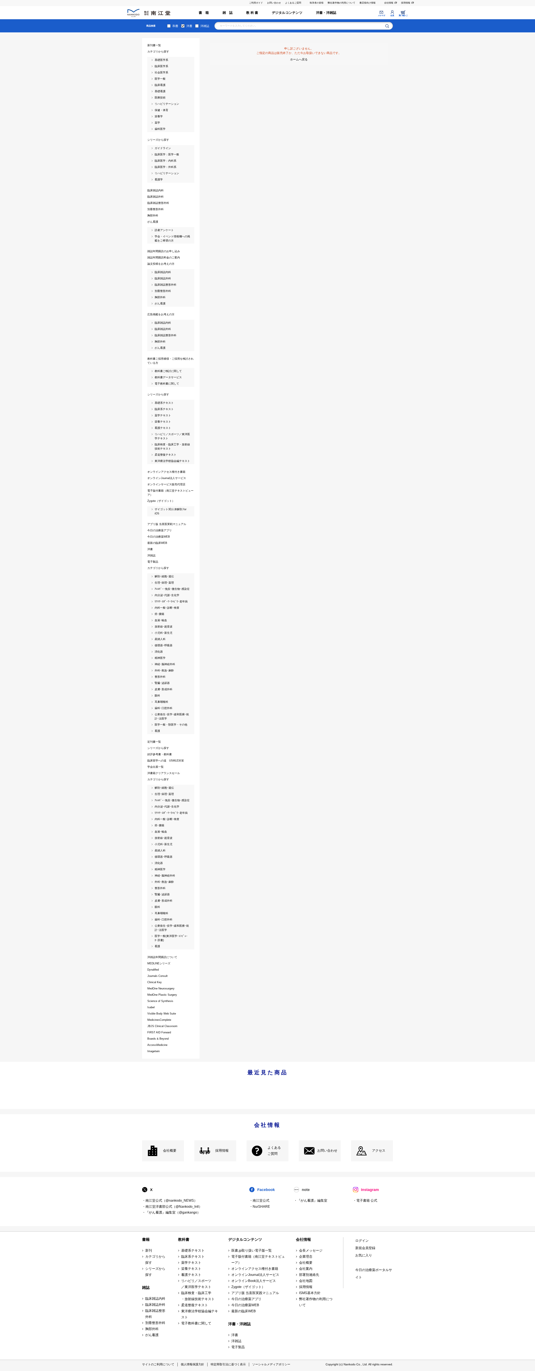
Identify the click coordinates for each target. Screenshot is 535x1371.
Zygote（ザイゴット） (248, 1287)
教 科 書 (252, 12)
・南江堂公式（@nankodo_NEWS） (169, 1200)
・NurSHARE (259, 1206)
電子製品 (238, 1347)
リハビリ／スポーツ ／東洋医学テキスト (196, 1284)
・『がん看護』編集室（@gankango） (171, 1212)
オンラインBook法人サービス (253, 1281)
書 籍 (204, 12)
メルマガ (381, 15)
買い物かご (403, 15)
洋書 (189, 26)
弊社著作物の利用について (341, 2)
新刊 (148, 1250)
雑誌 (146, 1287)
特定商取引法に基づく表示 (228, 1364)
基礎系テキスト (193, 1250)
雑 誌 (228, 12)
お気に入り (363, 1255)
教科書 (183, 1239)
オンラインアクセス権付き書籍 (254, 1268)
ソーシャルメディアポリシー (271, 1364)
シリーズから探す (155, 1271)
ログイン (362, 1240)
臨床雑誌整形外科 (155, 1314)
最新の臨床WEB (243, 1311)
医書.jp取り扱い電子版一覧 (251, 1250)
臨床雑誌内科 (155, 1298)
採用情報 (405, 2)
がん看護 (152, 1335)
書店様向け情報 (367, 2)
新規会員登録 (365, 1248)
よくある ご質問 (274, 1150)
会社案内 (305, 1268)
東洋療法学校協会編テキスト (199, 1314)
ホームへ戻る (299, 59)
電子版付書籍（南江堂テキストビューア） (258, 1259)
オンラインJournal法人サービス (255, 1274)
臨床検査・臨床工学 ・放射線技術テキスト (198, 1296)
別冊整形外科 (155, 1323)
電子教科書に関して (196, 1323)
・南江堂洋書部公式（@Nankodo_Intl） (172, 1206)
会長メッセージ (310, 1250)
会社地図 (305, 1281)
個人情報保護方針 (192, 1364)
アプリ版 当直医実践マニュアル (255, 1293)
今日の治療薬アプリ (246, 1299)
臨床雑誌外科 (155, 1304)
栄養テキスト (191, 1268)
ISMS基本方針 (310, 1293)
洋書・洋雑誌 (326, 12)
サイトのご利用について (158, 1364)
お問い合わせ (274, 2)
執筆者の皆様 (317, 2)
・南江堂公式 (259, 1200)
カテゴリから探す (155, 1259)
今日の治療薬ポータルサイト (373, 1273)
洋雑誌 (204, 26)
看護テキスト (191, 1274)
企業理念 (305, 1256)
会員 (392, 15)
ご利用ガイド (256, 2)
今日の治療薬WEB (245, 1305)
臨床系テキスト (193, 1256)
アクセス (378, 1150)
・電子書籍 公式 (365, 1200)
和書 (175, 26)
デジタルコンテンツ (287, 12)
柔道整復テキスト (194, 1305)
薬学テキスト (191, 1262)
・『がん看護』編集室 (310, 1200)
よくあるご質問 (293, 2)
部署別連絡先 (309, 1274)
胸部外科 (152, 1329)
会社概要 (169, 1150)
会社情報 (388, 2)
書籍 (146, 1239)
